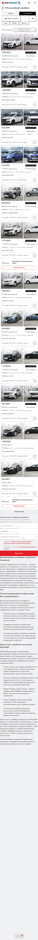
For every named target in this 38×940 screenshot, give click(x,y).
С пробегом (27, 13)
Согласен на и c (18, 542)
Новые (10, 13)
